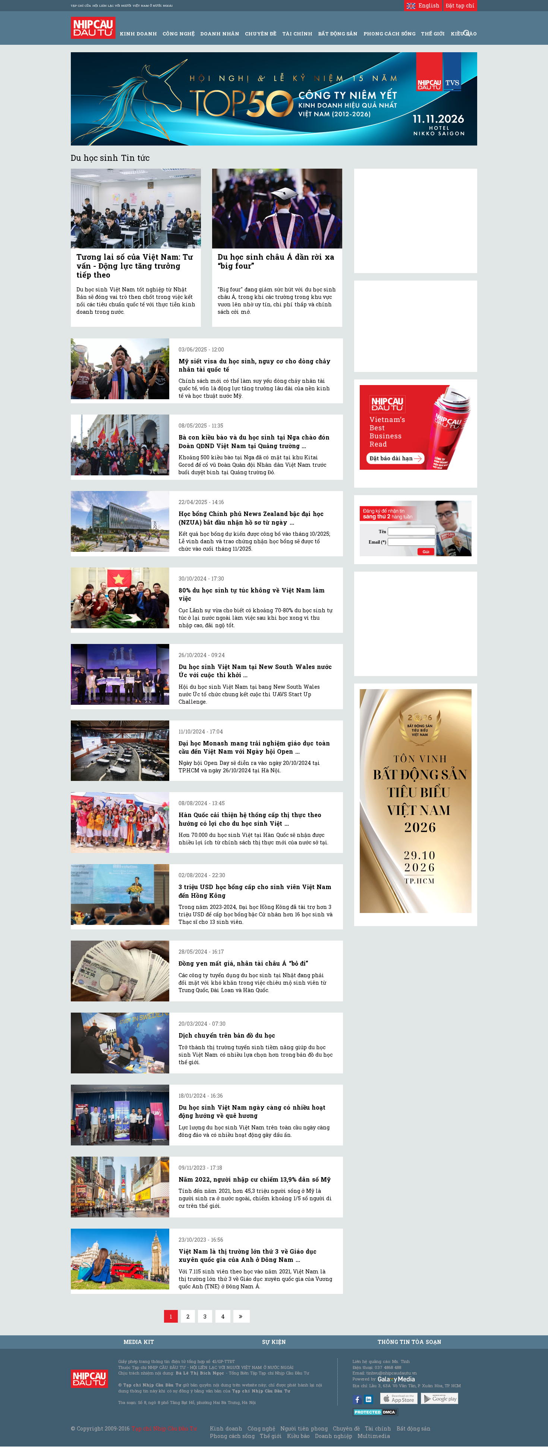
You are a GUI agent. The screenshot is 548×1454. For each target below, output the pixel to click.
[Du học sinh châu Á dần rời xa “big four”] (277, 209)
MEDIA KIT (138, 1341)
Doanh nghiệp (333, 1435)
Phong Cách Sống (389, 33)
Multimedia (374, 1435)
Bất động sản (338, 33)
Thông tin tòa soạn (409, 1341)
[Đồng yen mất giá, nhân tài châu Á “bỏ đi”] (120, 971)
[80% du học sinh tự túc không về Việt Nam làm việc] (120, 597)
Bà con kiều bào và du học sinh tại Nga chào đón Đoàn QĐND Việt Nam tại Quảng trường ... (254, 441)
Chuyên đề (260, 33)
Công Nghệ (178, 33)
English (427, 5)
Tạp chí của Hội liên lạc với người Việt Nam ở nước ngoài (122, 5)
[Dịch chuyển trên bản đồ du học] (120, 1043)
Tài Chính (297, 33)
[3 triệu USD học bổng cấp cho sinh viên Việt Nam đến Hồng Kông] (120, 894)
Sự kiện (274, 1341)
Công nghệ (261, 1428)
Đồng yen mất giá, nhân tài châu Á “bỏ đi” (243, 963)
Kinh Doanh (138, 33)
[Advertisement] (416, 623)
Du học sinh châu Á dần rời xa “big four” (276, 261)
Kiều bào (298, 1435)
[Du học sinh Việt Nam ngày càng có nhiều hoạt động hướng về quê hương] (120, 1115)
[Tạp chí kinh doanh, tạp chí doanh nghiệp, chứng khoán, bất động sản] (93, 27)
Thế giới (433, 33)
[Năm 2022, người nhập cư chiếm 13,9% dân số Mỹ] (120, 1187)
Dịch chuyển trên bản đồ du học (227, 1035)
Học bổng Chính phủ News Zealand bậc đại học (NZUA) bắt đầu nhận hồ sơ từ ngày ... (251, 518)
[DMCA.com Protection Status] (376, 1411)
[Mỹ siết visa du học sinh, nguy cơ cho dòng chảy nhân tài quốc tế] (120, 368)
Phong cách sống (232, 1435)
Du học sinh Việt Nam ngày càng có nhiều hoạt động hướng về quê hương (252, 1111)
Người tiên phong (303, 1428)
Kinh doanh (226, 1428)
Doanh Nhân (219, 33)
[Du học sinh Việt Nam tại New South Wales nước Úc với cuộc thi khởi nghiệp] (120, 674)
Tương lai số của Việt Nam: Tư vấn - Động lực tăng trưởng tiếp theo (134, 265)
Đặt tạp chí (460, 5)
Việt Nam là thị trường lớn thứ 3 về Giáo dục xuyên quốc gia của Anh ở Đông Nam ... (247, 1255)
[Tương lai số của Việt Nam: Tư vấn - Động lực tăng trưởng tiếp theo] (136, 209)
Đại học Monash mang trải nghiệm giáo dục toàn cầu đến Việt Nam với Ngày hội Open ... (254, 747)
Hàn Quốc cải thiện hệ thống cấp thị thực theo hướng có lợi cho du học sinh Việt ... (250, 819)
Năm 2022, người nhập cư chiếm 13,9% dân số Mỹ (255, 1179)
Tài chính (378, 1428)
